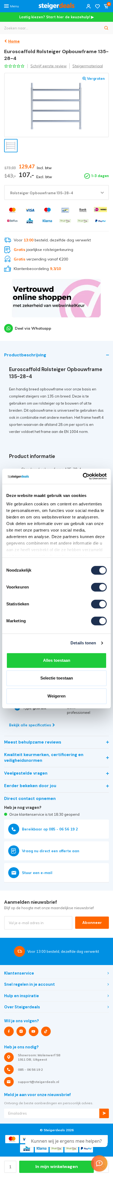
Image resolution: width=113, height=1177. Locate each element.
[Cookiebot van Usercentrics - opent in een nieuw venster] (83, 476)
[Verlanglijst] (97, 6)
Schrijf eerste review (48, 65)
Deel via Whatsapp (33, 328)
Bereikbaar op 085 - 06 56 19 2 (50, 829)
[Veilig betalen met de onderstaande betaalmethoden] (12, 210)
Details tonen (83, 643)
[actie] (56, 301)
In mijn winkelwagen (56, 1166)
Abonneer (92, 922)
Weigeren (56, 696)
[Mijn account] (88, 6)
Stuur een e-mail (37, 872)
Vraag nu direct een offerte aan (50, 851)
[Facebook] (9, 1031)
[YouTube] (33, 1031)
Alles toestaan (56, 660)
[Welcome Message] (99, 1163)
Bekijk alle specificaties (30, 725)
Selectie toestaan (56, 678)
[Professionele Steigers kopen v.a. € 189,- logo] (56, 6)
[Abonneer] (104, 1113)
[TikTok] (46, 1031)
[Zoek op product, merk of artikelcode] (106, 28)
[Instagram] (21, 1031)
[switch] (99, 587)
